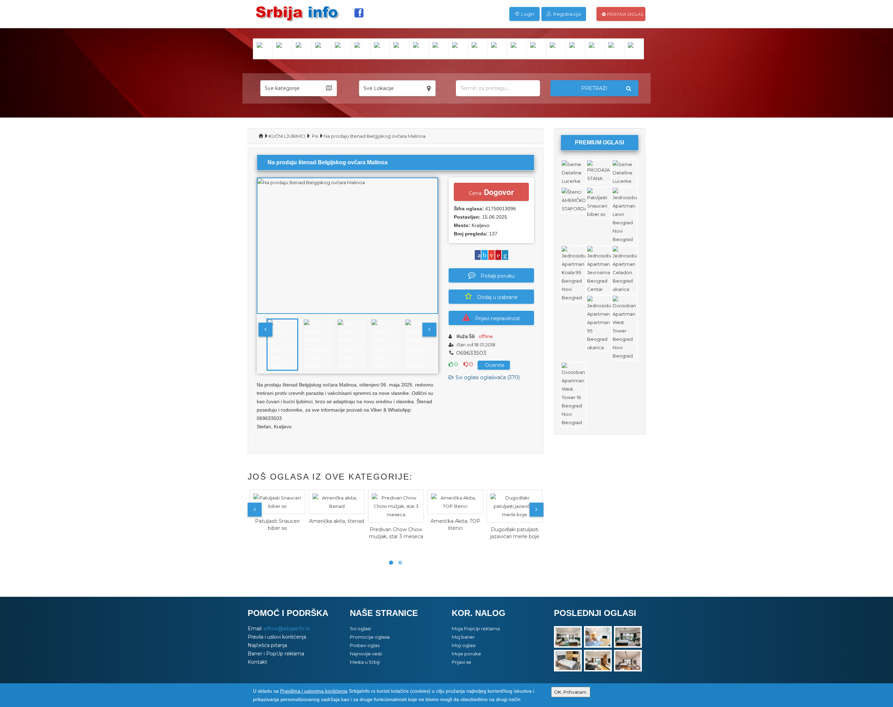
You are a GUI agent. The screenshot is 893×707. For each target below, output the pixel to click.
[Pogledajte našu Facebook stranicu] (359, 13)
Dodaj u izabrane (497, 297)
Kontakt (257, 662)
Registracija (566, 14)
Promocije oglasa (370, 637)
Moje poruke (466, 653)
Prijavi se (461, 662)
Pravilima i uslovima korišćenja (313, 691)
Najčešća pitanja (267, 645)
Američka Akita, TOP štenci (455, 524)
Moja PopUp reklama (476, 628)
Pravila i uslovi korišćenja (277, 637)
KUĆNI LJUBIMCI (287, 136)
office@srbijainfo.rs (286, 628)
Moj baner (463, 637)
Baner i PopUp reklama (276, 653)
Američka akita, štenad (336, 521)
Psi (315, 136)
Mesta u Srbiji (365, 662)
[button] (298, 88)
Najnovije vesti (366, 653)
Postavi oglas (624, 14)
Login (527, 14)
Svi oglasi (360, 628)
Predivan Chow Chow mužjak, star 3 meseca (396, 533)
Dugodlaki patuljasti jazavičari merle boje (514, 533)
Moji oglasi (463, 645)
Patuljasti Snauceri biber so (277, 524)
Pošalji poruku (498, 276)
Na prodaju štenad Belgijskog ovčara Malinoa (375, 136)
